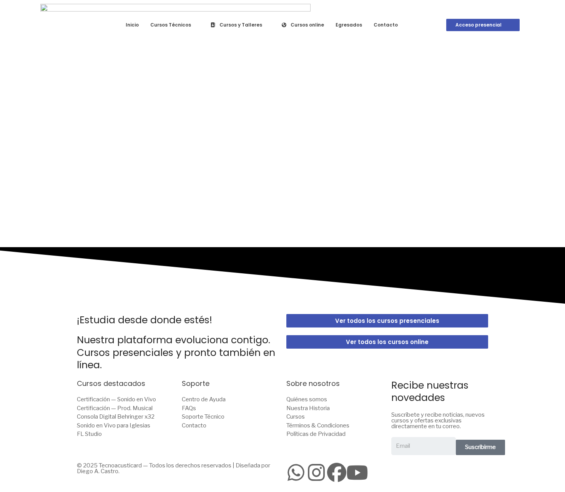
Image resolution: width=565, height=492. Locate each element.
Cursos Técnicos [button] (170, 25)
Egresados (349, 25)
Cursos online (307, 25)
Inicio (132, 25)
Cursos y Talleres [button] (240, 25)
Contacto (386, 25)
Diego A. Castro (97, 471)
